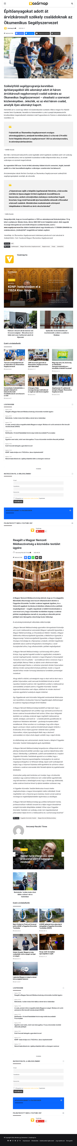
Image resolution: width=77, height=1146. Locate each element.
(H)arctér (11, 280)
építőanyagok (14, 246)
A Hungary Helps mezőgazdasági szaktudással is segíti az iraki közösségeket (38, 390)
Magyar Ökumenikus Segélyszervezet (30, 246)
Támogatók (69, 1141)
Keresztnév (16, 492)
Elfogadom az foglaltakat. (30, 498)
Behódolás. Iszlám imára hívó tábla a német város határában (24, 288)
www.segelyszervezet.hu (13, 227)
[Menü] (5, 4)
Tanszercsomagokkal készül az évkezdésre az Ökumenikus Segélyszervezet (14, 364)
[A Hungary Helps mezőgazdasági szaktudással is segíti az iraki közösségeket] (38, 380)
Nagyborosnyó (46, 246)
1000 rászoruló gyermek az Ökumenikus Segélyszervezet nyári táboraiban (38, 364)
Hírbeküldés (34, 1141)
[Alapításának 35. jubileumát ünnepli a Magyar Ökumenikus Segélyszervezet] (62, 380)
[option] (38, 288)
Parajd (53, 246)
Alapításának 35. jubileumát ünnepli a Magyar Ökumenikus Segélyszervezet (62, 390)
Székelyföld (60, 246)
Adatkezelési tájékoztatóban (31, 498)
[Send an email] (15, 28)
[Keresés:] (72, 4)
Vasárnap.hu (11, 28)
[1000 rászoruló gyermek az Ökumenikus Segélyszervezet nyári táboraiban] (38, 355)
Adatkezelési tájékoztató (47, 1141)
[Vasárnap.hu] (38, 3)
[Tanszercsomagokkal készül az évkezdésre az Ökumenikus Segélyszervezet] (14, 355)
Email (15, 480)
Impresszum (26, 1141)
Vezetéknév (16, 486)
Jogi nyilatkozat (60, 1141)
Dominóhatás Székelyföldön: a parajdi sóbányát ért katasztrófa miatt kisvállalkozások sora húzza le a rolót (14, 391)
